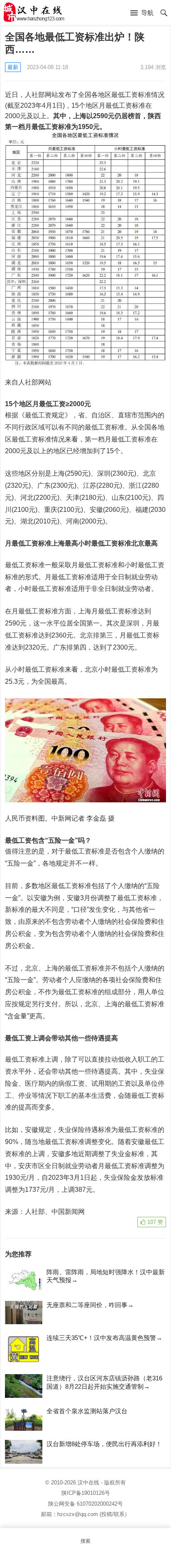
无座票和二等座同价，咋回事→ (90, 1304)
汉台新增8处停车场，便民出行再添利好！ (104, 1443)
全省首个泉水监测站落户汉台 (86, 1411)
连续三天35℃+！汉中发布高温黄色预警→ (104, 1337)
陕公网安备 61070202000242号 (85, 1504)
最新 (12, 67)
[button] (142, 13)
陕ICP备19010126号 (85, 1493)
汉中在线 (88, 1482)
